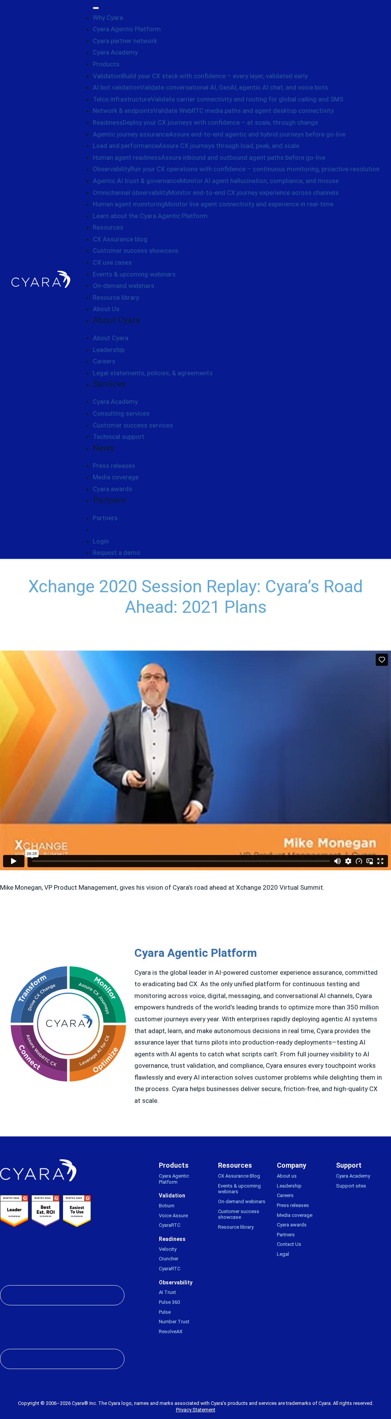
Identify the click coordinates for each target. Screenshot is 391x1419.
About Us (106, 309)
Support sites (351, 1186)
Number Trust (174, 1321)
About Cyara (110, 338)
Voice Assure (173, 1215)
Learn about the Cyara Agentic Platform (150, 216)
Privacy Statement (195, 1410)
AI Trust (167, 1292)
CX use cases (112, 262)
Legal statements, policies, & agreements (153, 373)
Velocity (167, 1249)
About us (287, 1176)
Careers (104, 361)
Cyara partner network (125, 41)
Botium (166, 1205)
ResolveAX (171, 1331)
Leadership (108, 350)
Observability (175, 1282)
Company (291, 1165)
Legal (283, 1254)
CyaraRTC (169, 1225)
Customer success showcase (135, 250)
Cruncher (168, 1259)
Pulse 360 (169, 1302)
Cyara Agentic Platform (127, 29)
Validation (172, 1195)
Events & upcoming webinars (134, 274)
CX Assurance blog (120, 239)
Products (106, 64)
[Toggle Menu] (96, 8)
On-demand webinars (123, 285)
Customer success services (133, 425)
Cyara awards (112, 489)
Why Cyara (108, 17)
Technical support (118, 436)
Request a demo (116, 552)
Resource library (116, 297)
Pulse (165, 1312)
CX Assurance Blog (239, 1176)
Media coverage (116, 477)
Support (349, 1165)
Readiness (172, 1239)
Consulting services (121, 413)
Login (101, 541)
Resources (108, 227)
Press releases (114, 465)
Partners (105, 518)
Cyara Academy (115, 52)
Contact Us (289, 1244)
